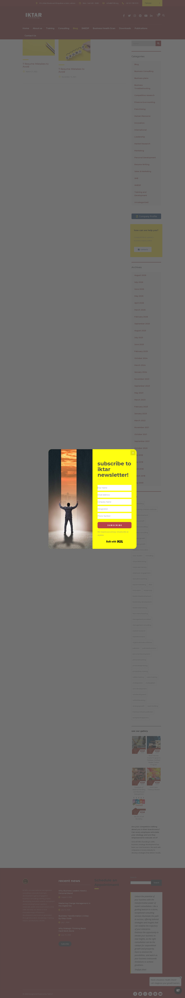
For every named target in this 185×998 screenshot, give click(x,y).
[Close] (133, 452)
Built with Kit (114, 541)
